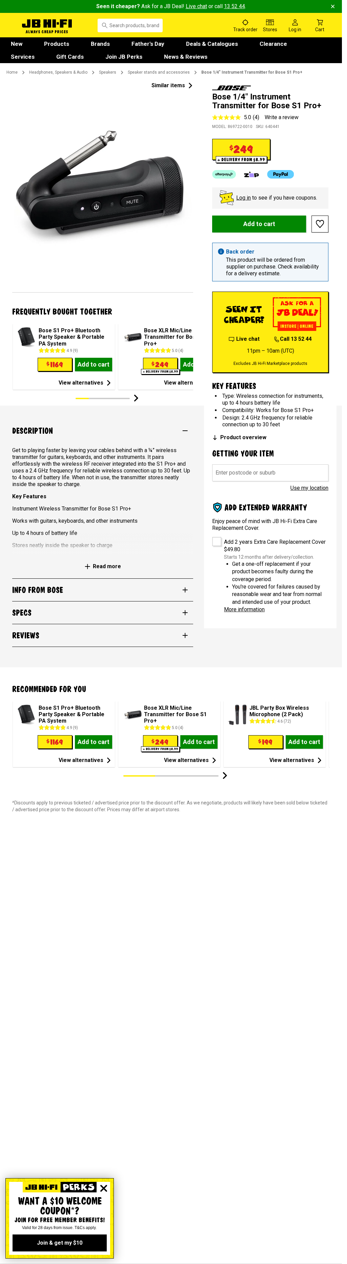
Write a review (282, 117)
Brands (100, 43)
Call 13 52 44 (296, 339)
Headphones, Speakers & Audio (58, 72)
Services (23, 56)
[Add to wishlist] (319, 224)
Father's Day (147, 43)
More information (244, 609)
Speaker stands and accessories (159, 72)
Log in (243, 197)
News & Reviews (185, 56)
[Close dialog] (103, 1188)
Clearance (273, 43)
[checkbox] (214, 539)
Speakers (107, 72)
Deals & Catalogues (212, 43)
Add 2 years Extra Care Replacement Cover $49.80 (275, 546)
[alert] (270, 262)
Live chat (196, 6)
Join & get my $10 (59, 1243)
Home (12, 72)
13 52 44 (234, 6)
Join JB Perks (123, 56)
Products (56, 43)
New (16, 43)
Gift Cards (70, 56)
